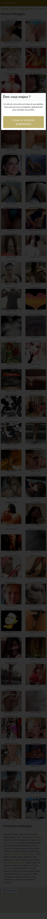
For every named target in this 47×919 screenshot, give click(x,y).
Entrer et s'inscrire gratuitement (23, 122)
